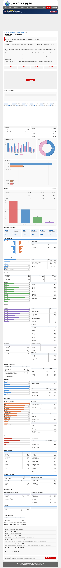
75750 (26, 105)
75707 (17, 105)
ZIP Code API (48, 8)
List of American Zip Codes (8, 8)
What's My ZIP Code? (36, 8)
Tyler (8, 103)
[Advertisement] (31, 22)
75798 (50, 105)
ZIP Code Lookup (43, 8)
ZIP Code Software (20, 563)
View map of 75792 (30, 80)
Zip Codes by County (23, 8)
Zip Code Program (26, 565)
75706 (9, 105)
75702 (42, 105)
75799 (34, 105)
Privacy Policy (36, 565)
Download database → (50, 557)
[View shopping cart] (54, 7)
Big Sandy (17, 103)
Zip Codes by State (16, 8)
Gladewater (35, 103)
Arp (28, 105)
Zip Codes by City (29, 8)
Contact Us (31, 565)
